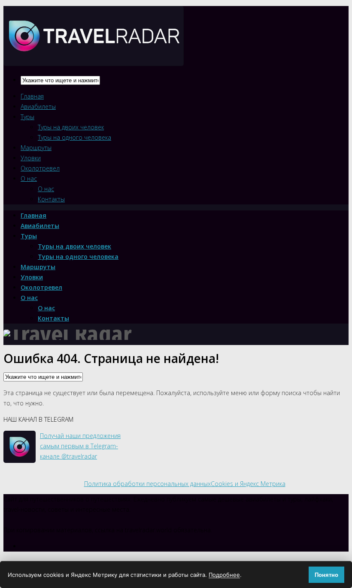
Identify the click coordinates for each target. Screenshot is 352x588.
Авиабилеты (38, 106)
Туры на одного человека (74, 137)
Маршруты (36, 148)
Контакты (51, 199)
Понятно (326, 575)
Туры (27, 117)
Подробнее (224, 574)
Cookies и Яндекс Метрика (248, 484)
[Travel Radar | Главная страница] (93, 58)
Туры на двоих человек (71, 127)
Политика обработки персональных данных (147, 484)
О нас (29, 178)
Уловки (31, 158)
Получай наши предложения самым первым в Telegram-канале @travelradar (80, 446)
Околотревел (40, 168)
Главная (32, 96)
